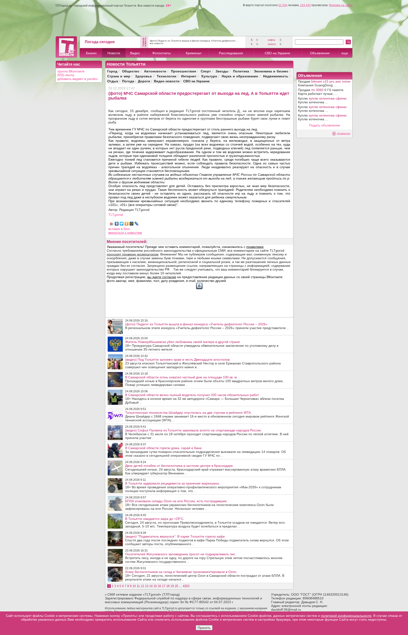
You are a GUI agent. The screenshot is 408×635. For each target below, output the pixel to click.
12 (142, 586)
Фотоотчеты (161, 53)
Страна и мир (118, 76)
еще (344, 53)
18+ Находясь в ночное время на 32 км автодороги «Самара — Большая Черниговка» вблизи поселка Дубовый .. (204, 398)
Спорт (206, 71)
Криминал (193, 53)
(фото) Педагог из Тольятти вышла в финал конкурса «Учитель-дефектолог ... (194, 40)
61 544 (282, 5)
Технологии (166, 76)
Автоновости (155, 71)
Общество (130, 71)
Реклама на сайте (341, 5)
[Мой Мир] (131, 224)
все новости (156, 43)
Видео (135, 53)
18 (168, 586)
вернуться (116, 232)
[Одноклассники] (126, 224)
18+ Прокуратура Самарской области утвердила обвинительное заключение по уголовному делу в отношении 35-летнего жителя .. (201, 345)
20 (176, 586)
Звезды (222, 71)
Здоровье (143, 76)
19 (172, 586)
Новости (113, 53)
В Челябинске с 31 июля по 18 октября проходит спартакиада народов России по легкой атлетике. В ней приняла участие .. (207, 434)
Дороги (144, 81)
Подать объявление (324, 125)
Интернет (188, 76)
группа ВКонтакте (71, 71)
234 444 (305, 5)
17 (163, 586)
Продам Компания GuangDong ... (324, 83)
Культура (209, 76)
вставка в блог (119, 229)
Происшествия (183, 71)
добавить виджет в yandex (77, 79)
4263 (186, 586)
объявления (343, 133)
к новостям (133, 232)
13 (146, 586)
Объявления (320, 53)
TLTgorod (115, 215)
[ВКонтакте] (116, 224)
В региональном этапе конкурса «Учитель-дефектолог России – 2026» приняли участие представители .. (207, 326)
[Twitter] (121, 224)
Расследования (231, 53)
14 (151, 586)
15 (155, 586)
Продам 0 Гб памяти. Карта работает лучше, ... (321, 92)
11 (138, 586)
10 (134, 586)
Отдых (112, 81)
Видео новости (166, 81)
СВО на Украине (277, 53)
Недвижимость (275, 76)
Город (112, 71)
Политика (241, 71)
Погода (128, 81)
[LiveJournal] (136, 224)
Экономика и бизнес (271, 71)
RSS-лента (65, 75)
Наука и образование (240, 76)
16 (159, 586)
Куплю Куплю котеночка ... (322, 100)
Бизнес (91, 53)
